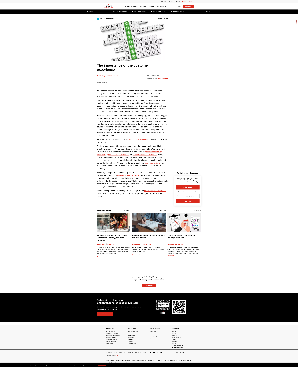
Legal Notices (138, 352)
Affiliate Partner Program (177, 347)
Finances (170, 244)
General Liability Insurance (112, 333)
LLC (129, 333)
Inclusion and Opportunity (177, 345)
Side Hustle (130, 339)
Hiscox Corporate (175, 337)
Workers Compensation (111, 341)
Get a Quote (188, 6)
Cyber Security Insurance (111, 339)
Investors (174, 339)
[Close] (295, 365)
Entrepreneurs (131, 337)
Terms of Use (130, 352)
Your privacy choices (110, 355)
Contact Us (171, 1)
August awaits (136, 255)
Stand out (100, 257)
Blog (151, 338)
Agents (190, 1)
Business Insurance (110, 331)
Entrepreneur (101, 244)
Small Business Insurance (131, 6)
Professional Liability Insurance (113, 335)
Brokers (184, 1)
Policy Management (161, 6)
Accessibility (109, 352)
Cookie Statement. (102, 365)
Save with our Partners (155, 336)
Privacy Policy (122, 352)
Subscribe (105, 314)
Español (178, 1)
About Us (174, 331)
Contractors (130, 341)
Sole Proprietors (131, 335)
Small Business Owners (133, 331)
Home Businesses (132, 343)
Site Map (116, 352)
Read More (170, 255)
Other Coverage (109, 343)
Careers (173, 333)
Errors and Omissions (111, 337)
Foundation (174, 341)
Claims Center (163, 1)
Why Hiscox (143, 6)
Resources (151, 6)
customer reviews (152, 163)
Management (112, 75)
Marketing (101, 75)
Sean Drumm (163, 78)
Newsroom (174, 343)
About (179, 6)
